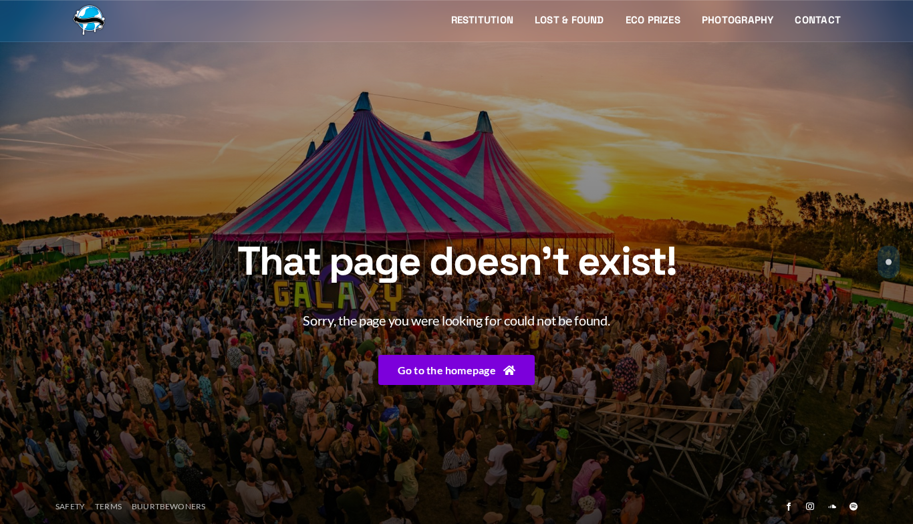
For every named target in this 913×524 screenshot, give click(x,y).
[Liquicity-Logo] (89, 8)
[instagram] (810, 507)
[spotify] (854, 507)
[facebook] (789, 507)
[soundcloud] (832, 507)
